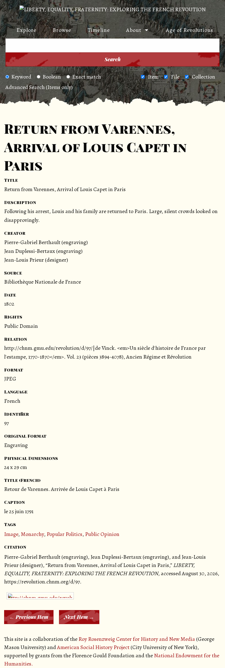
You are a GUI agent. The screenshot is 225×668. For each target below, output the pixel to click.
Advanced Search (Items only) (39, 87)
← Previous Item (28, 617)
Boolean (52, 76)
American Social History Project (93, 647)
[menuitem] (23, 30)
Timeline (99, 30)
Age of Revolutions (189, 30)
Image (11, 534)
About (133, 30)
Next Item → (79, 617)
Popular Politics (64, 534)
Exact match (86, 76)
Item (153, 76)
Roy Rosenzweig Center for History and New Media (136, 639)
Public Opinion (102, 534)
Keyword (21, 76)
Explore (26, 30)
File (175, 76)
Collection (203, 76)
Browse (62, 30)
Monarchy (32, 534)
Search (113, 59)
